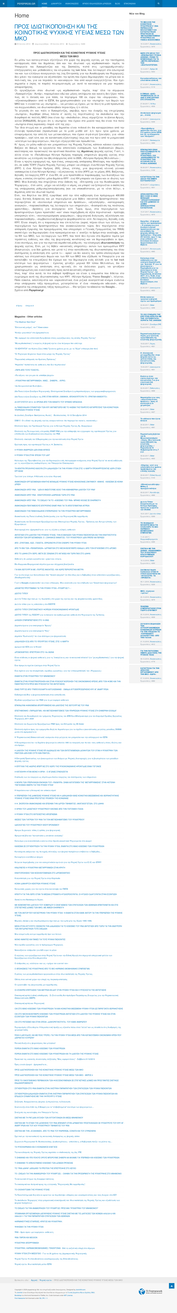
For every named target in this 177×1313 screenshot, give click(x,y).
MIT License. (68, 1295)
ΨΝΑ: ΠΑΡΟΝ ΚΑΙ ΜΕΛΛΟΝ (26, 1237)
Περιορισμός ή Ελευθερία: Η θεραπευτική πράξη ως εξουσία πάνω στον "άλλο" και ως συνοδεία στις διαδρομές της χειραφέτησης (68, 1028)
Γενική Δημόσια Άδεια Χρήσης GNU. (81, 1292)
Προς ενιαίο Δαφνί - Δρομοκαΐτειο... (31, 1064)
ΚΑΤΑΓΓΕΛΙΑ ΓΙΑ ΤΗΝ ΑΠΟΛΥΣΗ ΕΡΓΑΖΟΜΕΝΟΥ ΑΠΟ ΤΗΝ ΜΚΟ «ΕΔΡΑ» (149, 671)
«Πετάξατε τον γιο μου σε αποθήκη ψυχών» (34, 375)
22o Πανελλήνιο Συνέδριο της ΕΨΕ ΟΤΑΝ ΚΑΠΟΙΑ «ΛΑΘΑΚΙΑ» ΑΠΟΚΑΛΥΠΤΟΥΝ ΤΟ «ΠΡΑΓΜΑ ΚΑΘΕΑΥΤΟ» (61, 396)
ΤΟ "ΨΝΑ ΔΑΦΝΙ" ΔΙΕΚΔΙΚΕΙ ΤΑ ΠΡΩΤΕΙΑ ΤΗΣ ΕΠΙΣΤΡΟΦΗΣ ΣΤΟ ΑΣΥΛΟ (45, 1168)
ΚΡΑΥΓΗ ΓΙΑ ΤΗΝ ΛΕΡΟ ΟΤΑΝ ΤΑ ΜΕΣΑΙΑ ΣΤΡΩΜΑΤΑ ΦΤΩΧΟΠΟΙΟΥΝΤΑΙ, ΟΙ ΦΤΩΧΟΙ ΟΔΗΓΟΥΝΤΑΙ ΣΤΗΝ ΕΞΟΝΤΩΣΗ (66, 894)
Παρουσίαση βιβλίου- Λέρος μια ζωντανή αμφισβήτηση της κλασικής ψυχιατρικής (151, 336)
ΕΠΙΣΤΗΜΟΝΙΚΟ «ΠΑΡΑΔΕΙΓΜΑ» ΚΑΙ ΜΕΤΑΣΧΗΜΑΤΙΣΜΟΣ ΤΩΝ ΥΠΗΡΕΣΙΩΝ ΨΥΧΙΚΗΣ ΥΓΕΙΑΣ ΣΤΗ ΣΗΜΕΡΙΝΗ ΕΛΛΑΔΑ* (66, 710)
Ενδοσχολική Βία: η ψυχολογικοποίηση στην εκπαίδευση (40, 694)
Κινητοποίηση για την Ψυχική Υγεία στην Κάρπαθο (37, 878)
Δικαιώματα (155, 119)
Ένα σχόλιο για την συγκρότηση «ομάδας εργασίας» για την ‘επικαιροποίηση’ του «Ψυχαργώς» (58, 670)
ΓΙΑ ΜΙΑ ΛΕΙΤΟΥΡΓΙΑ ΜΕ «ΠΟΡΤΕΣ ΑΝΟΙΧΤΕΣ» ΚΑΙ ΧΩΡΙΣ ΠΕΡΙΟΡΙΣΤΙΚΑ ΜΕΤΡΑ (49, 569)
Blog (117, 3)
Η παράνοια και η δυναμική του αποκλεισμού (35, 790)
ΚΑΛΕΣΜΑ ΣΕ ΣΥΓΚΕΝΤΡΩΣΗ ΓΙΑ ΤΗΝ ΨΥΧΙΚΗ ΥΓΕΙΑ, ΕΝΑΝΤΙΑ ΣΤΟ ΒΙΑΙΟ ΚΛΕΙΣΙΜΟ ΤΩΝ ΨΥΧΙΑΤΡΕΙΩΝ (59, 846)
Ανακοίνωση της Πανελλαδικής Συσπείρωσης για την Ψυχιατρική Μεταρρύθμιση (51, 516)
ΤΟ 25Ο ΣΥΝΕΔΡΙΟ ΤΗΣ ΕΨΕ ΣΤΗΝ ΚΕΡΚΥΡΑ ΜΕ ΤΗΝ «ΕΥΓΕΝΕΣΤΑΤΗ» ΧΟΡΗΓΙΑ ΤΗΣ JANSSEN (150, 317)
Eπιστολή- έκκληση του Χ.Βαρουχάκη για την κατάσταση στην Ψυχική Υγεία (49, 439)
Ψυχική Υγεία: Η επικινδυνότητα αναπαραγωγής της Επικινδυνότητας (46, 1258)
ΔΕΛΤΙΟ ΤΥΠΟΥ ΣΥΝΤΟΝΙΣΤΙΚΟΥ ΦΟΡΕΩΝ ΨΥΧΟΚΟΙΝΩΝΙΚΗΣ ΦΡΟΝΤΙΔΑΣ (47, 609)
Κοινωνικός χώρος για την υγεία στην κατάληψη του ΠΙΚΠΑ (41, 889)
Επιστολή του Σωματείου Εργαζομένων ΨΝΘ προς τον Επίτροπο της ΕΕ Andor (49, 724)
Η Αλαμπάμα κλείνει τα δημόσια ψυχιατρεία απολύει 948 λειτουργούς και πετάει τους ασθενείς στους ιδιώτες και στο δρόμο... (68, 743)
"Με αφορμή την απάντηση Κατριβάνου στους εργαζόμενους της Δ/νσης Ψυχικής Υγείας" (55, 338)
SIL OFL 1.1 (43, 1298)
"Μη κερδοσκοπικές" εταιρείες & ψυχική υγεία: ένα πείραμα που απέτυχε (48, 343)
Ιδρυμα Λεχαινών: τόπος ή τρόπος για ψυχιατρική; (37, 830)
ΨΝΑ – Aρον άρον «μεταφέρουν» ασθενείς (34, 1232)
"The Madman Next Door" (25, 322)
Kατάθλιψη (154, 492)
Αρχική (34, 1280)
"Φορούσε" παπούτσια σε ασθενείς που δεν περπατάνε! (40, 364)
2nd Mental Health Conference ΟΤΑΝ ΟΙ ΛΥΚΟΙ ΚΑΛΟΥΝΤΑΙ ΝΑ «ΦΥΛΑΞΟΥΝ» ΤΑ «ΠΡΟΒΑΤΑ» (150, 574)
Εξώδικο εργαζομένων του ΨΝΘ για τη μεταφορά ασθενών (42, 700)
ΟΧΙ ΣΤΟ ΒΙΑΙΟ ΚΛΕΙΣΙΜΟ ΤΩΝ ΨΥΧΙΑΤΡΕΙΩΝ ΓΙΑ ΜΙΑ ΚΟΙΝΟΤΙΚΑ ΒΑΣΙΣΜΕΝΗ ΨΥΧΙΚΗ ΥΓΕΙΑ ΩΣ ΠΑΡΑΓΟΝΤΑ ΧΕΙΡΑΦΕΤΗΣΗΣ (69, 1008)
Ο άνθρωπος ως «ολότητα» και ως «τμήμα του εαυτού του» (41, 963)
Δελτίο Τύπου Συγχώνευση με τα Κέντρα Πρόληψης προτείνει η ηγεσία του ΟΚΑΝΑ (149, 506)
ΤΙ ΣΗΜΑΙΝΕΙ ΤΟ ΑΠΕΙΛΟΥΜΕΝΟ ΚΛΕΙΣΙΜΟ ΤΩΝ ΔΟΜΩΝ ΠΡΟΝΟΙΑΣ (44, 1163)
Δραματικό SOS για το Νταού (28, 646)
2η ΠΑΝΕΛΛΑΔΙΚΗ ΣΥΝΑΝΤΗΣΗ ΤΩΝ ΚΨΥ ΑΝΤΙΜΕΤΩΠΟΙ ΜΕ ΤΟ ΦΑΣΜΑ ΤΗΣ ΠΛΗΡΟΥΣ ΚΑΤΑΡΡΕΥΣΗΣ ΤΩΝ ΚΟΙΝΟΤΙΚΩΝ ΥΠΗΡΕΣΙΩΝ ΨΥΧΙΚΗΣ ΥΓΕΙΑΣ (66, 408)
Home (44, 3)
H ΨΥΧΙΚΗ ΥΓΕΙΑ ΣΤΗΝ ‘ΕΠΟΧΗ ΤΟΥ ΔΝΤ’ (32, 455)
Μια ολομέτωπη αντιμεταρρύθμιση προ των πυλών (38, 934)
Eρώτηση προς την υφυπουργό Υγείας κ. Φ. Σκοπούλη (38, 444)
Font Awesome (20, 1298)
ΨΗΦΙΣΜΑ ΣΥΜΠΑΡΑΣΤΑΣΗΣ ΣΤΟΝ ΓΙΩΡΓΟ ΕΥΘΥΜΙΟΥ (150, 608)
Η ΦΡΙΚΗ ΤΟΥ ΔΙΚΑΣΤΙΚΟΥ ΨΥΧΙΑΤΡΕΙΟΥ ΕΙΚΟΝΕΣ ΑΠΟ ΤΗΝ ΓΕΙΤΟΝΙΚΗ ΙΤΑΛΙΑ (49, 809)
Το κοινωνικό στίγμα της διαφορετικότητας (34, 1179)
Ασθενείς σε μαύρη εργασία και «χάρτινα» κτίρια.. (38, 558)
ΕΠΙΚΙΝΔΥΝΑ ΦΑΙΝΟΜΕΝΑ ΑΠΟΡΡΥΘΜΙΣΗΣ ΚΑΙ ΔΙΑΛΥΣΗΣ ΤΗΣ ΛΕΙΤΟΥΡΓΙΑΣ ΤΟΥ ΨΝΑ (52, 705)
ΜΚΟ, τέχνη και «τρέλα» (147, 592)
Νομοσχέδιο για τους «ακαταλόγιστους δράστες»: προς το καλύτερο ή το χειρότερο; (150, 401)
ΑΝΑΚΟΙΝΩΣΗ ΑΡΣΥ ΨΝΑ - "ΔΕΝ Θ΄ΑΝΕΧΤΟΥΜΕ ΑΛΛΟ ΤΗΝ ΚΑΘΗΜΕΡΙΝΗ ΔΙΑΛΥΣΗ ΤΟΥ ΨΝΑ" (55, 489)
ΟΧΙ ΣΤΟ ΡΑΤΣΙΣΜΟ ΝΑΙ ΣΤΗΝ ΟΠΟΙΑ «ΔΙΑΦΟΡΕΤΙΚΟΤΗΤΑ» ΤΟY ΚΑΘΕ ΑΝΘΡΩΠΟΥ (51, 1022)
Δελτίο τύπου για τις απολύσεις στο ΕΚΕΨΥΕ (35, 604)
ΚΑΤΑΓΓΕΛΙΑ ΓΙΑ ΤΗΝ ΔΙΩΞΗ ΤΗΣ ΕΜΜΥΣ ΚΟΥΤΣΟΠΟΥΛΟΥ (149, 179)
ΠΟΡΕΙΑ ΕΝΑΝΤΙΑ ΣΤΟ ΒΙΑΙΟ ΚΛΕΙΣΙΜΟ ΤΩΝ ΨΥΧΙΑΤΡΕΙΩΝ (40, 1048)
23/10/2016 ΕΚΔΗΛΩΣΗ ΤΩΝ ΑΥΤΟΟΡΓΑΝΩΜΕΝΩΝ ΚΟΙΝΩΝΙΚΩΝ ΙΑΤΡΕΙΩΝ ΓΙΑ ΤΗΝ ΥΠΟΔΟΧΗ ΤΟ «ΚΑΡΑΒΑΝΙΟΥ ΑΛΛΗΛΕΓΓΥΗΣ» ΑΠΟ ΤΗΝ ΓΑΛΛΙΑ (150, 631)
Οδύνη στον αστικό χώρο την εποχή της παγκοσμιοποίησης (41, 979)
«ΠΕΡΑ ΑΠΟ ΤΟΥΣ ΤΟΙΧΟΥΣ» (27, 370)
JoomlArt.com (80, 1289)
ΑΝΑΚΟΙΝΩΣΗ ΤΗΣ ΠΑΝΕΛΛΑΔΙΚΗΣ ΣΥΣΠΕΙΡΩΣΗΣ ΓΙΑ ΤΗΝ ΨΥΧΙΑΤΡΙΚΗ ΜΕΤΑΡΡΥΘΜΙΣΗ (53, 511)
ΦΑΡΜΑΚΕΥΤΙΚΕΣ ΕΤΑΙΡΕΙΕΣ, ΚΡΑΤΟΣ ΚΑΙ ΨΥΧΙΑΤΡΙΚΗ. (38, 1221)
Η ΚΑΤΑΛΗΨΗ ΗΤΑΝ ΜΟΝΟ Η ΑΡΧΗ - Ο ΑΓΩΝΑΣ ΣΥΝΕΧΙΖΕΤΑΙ (41, 771)
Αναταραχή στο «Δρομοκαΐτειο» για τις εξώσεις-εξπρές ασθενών (45, 529)
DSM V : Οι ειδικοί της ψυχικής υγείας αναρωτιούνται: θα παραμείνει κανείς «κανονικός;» (56, 420)
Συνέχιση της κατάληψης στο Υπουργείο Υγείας (36, 1112)
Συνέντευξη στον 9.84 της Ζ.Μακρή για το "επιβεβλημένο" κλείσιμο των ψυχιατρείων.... (54, 1107)
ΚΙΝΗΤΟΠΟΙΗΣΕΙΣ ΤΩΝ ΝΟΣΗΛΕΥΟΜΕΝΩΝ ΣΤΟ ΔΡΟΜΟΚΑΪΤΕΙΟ (42, 873)
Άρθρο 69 (153, 69)
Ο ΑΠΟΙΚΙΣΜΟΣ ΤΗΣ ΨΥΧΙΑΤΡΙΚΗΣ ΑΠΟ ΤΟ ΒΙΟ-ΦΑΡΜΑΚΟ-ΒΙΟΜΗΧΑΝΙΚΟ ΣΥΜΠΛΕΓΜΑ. (52, 968)
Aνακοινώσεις (155, 44)
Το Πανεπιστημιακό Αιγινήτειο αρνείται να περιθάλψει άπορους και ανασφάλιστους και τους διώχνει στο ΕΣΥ (66, 1195)
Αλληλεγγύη (155, 249)
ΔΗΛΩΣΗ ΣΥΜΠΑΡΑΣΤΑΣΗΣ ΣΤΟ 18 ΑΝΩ (32, 620)
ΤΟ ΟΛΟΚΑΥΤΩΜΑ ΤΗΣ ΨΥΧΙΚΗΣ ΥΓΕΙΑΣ (32, 1189)
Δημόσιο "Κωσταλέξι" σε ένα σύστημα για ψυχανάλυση (40, 636)
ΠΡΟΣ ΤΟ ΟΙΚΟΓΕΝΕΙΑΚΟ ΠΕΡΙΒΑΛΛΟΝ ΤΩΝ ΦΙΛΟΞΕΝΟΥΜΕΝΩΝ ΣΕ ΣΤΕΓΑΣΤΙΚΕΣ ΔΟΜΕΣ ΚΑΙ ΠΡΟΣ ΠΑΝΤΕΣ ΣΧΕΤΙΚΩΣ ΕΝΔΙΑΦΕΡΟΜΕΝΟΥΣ (67, 1081)
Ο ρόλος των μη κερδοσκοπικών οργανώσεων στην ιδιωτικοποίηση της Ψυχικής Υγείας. (54, 974)
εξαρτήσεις (155, 185)
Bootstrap (18, 1295)
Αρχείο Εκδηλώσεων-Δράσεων (96, 3)
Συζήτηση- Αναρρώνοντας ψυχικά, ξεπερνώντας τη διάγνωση (42, 1101)
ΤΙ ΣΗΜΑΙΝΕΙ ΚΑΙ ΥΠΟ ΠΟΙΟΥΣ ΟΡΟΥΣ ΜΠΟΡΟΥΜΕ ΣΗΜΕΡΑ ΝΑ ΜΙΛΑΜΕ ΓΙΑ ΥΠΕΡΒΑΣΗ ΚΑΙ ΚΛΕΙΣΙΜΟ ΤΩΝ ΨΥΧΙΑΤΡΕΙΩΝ (67, 1157)
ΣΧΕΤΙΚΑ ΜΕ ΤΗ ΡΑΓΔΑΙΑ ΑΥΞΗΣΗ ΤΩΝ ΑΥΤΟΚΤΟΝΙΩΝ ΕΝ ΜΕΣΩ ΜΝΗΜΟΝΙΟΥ (49, 1117)
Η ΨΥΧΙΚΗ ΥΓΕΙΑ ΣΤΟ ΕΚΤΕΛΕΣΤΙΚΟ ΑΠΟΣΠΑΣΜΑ (36, 814)
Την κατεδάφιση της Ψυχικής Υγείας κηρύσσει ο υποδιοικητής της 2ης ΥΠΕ (48, 1152)
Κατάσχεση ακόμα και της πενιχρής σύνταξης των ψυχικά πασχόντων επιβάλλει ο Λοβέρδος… (58, 851)
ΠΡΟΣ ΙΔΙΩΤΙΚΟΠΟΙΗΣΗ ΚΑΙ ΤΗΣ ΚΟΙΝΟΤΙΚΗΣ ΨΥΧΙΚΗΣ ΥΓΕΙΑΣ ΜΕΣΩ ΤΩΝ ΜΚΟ (69, 32)
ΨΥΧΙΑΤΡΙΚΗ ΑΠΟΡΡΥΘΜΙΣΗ (27, 1242)
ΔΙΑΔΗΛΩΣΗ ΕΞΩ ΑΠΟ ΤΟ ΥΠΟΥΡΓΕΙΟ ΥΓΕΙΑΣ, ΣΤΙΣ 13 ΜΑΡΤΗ (42, 641)
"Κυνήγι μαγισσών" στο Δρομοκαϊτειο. (32, 332)
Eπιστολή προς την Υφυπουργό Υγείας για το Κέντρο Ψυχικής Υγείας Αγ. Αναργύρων (53, 426)
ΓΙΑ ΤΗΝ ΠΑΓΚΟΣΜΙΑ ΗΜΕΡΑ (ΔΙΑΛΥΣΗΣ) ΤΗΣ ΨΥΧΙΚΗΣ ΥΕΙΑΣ (150, 653)
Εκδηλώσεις (155, 388)
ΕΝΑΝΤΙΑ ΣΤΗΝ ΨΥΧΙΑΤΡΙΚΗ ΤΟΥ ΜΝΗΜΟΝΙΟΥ (35, 676)
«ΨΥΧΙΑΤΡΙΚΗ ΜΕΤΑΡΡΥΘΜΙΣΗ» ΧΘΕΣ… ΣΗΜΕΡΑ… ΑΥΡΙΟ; (40, 380)
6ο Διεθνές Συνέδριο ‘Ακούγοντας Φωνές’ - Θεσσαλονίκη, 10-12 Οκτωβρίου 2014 (51, 415)
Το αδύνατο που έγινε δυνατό (150, 419)
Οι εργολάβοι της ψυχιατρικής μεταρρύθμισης (36, 984)
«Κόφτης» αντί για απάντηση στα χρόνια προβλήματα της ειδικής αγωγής (150, 468)
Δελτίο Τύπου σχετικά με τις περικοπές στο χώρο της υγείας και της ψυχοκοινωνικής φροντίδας (58, 598)
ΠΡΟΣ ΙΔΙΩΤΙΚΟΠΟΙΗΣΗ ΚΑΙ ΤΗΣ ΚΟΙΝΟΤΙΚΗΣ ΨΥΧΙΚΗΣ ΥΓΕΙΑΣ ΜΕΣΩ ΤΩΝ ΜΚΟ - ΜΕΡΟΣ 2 (54, 1075)
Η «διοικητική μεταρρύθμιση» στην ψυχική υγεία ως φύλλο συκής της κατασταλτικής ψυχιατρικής (150, 358)
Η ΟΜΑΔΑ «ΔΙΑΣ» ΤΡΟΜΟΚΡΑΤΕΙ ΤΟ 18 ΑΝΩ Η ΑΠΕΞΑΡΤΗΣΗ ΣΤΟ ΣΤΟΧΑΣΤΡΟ (149, 96)
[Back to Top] (171, 1286)
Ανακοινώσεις (72, 3)
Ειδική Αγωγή (155, 475)
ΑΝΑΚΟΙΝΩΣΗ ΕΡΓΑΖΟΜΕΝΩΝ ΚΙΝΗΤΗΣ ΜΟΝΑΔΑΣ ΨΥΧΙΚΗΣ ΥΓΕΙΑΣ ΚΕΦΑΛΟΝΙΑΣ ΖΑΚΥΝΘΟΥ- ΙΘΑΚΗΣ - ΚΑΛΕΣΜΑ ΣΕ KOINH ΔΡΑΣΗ (69, 483)
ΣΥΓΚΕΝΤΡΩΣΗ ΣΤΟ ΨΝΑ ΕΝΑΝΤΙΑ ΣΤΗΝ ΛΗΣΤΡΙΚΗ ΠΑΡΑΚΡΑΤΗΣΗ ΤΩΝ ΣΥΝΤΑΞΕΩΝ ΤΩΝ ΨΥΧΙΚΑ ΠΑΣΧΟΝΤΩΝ (63, 1088)
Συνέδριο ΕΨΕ (155, 324)
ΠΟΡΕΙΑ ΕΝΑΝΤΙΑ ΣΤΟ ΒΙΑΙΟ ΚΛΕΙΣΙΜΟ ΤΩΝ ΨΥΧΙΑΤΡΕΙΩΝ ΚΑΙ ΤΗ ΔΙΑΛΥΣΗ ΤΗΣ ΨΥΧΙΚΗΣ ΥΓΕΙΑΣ (56, 1053)
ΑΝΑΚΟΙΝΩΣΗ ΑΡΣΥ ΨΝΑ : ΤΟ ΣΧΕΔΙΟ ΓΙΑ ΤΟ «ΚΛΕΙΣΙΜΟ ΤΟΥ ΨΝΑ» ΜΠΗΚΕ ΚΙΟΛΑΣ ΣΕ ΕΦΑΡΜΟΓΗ (58, 500)
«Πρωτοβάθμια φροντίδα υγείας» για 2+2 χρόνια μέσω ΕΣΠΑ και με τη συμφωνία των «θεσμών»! (150, 132)
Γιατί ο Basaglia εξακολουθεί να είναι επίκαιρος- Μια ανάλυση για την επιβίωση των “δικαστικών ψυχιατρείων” (66, 582)
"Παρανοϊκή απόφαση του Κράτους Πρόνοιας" (35, 359)
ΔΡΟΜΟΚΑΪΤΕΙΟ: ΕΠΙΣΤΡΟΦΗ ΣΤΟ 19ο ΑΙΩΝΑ (34, 652)
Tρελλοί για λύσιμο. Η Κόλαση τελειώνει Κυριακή (38, 476)
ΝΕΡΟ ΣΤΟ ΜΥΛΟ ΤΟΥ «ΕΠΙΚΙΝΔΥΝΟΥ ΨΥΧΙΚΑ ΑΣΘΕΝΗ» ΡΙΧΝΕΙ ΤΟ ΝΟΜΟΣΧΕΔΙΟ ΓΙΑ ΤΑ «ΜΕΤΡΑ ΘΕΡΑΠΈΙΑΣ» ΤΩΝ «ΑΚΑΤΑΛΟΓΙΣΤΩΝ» (150, 59)
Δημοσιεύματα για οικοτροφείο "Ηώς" (32, 630)
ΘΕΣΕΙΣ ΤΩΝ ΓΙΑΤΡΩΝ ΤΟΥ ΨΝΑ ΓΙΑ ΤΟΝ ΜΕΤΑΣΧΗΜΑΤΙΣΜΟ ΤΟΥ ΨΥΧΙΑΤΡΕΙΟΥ (49, 819)
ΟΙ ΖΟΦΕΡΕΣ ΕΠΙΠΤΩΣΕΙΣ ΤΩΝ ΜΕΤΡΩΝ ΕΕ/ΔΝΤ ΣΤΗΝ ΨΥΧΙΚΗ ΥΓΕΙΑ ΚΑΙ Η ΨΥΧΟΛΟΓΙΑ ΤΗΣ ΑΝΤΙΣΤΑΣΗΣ (60, 990)
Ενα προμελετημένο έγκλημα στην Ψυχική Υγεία (37, 665)
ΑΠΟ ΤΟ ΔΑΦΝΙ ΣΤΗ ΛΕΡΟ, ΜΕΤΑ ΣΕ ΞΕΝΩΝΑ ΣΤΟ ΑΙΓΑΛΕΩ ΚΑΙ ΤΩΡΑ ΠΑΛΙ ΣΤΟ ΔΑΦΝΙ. (53, 553)
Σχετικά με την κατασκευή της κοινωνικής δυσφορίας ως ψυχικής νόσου (47, 1136)
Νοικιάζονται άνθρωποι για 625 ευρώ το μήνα (35, 950)
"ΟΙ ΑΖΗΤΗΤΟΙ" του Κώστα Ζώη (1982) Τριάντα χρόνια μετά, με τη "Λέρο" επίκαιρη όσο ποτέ (56, 348)
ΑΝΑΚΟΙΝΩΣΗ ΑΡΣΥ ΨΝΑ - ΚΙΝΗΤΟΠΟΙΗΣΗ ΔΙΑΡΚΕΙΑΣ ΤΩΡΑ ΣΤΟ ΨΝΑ (45, 495)
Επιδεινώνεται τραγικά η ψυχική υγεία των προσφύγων (150, 299)
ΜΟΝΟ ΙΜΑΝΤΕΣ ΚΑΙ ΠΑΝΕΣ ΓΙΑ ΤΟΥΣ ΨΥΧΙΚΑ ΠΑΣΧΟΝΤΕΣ (40, 939)
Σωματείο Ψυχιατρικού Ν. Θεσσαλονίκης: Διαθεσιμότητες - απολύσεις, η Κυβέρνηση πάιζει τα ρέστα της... (63, 1141)
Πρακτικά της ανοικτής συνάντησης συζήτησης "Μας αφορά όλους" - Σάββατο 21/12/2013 (55, 1059)
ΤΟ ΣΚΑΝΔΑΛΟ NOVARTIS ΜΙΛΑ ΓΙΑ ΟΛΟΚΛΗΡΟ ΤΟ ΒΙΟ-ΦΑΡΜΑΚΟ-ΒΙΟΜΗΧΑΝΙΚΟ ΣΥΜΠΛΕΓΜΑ (149, 528)
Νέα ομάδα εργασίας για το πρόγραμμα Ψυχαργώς (39, 944)
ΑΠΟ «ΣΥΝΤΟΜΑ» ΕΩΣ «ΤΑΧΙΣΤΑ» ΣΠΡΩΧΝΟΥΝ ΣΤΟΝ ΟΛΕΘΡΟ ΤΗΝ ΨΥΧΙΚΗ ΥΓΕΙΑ (50, 542)
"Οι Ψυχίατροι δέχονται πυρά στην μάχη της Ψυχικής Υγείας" (42, 354)
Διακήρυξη (56, 3)
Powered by (150, 1291)
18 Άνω (153, 104)
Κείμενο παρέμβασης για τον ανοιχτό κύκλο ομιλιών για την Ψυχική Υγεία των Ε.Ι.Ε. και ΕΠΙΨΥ (58, 862)
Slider (152, 305)
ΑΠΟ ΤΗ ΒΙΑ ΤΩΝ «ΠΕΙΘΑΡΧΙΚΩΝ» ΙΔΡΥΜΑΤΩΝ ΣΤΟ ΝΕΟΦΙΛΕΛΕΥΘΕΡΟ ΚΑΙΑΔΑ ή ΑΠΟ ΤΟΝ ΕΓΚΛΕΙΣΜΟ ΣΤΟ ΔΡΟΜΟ (65, 548)
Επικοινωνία (130, 3)
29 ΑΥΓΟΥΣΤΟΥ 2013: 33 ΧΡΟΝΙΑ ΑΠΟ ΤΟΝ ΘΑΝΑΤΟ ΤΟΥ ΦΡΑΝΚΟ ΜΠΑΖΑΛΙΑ (48, 402)
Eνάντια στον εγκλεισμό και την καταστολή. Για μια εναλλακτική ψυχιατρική (149, 380)
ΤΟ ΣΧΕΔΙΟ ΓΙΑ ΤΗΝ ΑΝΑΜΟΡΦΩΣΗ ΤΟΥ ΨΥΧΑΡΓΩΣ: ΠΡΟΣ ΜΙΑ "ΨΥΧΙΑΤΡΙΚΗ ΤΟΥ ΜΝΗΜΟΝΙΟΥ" (56, 1208)
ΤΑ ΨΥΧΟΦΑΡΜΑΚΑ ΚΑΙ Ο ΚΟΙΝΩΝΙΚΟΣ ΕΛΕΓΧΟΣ (36, 1147)
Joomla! (19, 1292)
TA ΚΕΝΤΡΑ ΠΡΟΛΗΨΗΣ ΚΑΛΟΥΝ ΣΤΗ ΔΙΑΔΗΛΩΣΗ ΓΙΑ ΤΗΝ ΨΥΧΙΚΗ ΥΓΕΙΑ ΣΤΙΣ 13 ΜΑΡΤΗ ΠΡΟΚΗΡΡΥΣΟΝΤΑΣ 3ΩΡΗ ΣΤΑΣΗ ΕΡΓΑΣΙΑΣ (68, 469)
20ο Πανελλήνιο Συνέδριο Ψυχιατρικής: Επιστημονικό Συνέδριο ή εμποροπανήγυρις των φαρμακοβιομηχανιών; (65, 391)
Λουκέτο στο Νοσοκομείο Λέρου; (29, 899)
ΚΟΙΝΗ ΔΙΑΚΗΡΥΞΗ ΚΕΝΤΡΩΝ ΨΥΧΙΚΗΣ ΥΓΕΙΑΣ (35, 883)
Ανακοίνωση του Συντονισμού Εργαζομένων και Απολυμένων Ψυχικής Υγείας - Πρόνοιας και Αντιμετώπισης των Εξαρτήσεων (65, 522)
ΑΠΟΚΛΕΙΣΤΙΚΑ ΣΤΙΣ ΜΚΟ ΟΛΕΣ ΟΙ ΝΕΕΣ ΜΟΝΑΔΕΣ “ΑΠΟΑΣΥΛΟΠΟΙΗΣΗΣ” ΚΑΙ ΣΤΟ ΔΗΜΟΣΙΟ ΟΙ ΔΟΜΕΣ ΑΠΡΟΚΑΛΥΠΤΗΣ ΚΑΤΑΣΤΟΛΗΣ (150, 201)
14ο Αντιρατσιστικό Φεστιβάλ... (29, 386)
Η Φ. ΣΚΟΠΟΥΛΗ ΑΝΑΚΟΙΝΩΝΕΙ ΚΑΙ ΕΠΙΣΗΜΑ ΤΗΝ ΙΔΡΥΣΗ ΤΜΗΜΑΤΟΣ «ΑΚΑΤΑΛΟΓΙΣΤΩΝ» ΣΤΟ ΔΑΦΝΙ (59, 803)
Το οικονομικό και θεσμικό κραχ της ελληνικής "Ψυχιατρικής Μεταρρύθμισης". (50, 1184)
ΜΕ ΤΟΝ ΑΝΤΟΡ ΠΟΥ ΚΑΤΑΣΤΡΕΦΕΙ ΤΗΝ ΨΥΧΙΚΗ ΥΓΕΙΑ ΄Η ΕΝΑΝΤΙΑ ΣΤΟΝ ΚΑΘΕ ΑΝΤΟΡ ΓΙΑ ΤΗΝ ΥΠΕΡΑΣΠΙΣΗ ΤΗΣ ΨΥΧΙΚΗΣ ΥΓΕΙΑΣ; (68, 914)
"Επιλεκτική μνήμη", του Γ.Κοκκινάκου (31, 327)
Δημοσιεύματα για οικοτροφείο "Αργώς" (33, 625)
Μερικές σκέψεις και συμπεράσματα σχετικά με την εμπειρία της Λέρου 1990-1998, (53, 920)
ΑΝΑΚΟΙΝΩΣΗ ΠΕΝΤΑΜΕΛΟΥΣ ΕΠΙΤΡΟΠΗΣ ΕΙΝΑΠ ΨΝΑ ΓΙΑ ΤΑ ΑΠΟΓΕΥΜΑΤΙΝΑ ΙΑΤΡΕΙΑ (52, 505)
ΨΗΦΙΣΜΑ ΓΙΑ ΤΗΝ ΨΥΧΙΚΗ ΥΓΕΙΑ (29, 1226)
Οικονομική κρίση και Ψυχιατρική (29, 1003)
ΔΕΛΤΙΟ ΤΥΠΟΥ (21, 593)
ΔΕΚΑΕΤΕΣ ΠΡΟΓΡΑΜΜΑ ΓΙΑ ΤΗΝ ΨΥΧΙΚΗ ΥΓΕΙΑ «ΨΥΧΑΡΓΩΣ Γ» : (43, 588)
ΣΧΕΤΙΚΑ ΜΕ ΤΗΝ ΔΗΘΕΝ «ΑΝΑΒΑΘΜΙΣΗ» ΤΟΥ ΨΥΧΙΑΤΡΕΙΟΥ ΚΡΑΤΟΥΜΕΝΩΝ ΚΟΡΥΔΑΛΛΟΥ (151, 552)
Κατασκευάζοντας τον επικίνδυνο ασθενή (150, 79)
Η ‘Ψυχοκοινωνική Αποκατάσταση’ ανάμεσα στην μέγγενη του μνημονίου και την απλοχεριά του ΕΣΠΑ (61, 737)
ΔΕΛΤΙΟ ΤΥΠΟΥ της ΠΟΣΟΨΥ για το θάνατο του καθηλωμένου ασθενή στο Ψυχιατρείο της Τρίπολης (59, 614)
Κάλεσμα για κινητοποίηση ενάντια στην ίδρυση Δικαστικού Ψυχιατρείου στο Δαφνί (53, 841)
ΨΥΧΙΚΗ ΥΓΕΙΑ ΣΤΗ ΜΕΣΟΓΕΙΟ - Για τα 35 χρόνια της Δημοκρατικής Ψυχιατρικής (51, 1253)
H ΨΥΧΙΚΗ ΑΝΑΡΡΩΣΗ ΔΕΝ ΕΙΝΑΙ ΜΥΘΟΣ (32, 449)
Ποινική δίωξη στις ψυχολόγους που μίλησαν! (35, 1043)
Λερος (152, 343)
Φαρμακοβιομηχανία (149, 539)
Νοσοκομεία (155, 140)
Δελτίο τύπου (155, 513)
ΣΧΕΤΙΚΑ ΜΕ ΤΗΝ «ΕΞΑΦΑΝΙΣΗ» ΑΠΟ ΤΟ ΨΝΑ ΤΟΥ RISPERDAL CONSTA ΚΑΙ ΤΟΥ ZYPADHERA (55, 1131)
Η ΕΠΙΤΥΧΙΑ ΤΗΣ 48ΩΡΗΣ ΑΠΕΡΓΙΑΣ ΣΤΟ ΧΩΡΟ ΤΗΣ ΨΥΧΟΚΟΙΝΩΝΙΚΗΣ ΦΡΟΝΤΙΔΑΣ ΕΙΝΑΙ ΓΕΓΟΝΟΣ (58, 766)
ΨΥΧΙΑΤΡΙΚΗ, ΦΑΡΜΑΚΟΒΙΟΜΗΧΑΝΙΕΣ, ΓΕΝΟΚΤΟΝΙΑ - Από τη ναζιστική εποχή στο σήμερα (55, 1248)
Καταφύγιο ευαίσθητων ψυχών (29, 857)
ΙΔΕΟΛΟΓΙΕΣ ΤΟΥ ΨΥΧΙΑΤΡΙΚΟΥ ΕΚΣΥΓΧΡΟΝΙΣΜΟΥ (37, 825)
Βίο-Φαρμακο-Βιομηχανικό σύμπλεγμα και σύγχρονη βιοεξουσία (44, 564)
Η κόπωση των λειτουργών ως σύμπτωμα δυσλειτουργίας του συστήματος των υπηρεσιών (55, 777)
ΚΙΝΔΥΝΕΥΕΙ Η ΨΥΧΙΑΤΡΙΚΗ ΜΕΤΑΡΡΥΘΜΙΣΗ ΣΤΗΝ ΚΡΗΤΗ (40, 867)
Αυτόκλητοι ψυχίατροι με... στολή (150, 114)
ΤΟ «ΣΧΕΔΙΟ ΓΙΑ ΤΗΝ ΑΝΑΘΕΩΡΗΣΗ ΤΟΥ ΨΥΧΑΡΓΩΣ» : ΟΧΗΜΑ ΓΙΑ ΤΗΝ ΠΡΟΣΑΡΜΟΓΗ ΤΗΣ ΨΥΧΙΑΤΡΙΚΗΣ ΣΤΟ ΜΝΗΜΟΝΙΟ (68, 1173)
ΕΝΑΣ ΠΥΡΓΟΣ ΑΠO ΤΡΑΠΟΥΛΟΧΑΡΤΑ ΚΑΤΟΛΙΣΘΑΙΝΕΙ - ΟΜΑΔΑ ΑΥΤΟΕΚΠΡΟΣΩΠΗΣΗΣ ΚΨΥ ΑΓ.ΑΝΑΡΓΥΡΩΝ (61, 689)
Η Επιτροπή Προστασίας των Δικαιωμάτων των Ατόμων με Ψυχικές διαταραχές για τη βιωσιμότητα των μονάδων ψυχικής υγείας (66, 759)
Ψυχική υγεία (46, 1280)
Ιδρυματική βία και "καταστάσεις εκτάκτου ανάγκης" (39, 835)
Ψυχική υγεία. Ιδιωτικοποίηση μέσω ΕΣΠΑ (33, 1264)
